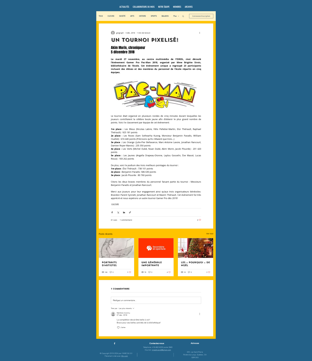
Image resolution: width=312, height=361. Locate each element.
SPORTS (154, 16)
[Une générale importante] (156, 248)
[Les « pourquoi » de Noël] (195, 248)
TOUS (101, 16)
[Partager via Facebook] (112, 212)
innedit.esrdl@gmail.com (161, 350)
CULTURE (111, 16)
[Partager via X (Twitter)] (118, 212)
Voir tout (209, 233)
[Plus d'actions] (199, 32)
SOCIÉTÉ (122, 16)
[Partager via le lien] (130, 212)
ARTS (132, 16)
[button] (183, 16)
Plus (175, 16)
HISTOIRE (142, 16)
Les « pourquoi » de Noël (195, 264)
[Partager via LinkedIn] (124, 212)
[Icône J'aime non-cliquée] (118, 327)
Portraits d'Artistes (109, 264)
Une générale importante (151, 264)
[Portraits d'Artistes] (116, 248)
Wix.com (124, 356)
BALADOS (165, 16)
